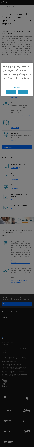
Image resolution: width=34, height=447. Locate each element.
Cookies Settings (16, 87)
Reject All (11, 92)
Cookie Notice (14, 81)
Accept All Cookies (23, 92)
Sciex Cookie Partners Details (9, 83)
